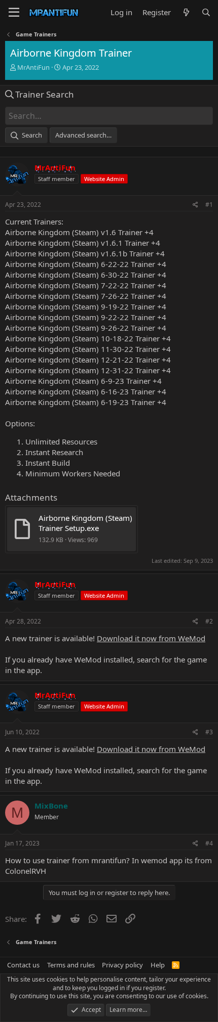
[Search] (206, 12)
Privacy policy (122, 964)
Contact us (23, 964)
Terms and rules (71, 964)
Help (158, 964)
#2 (209, 621)
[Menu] (14, 12)
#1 (209, 204)
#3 (209, 732)
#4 (209, 843)
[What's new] (186, 12)
